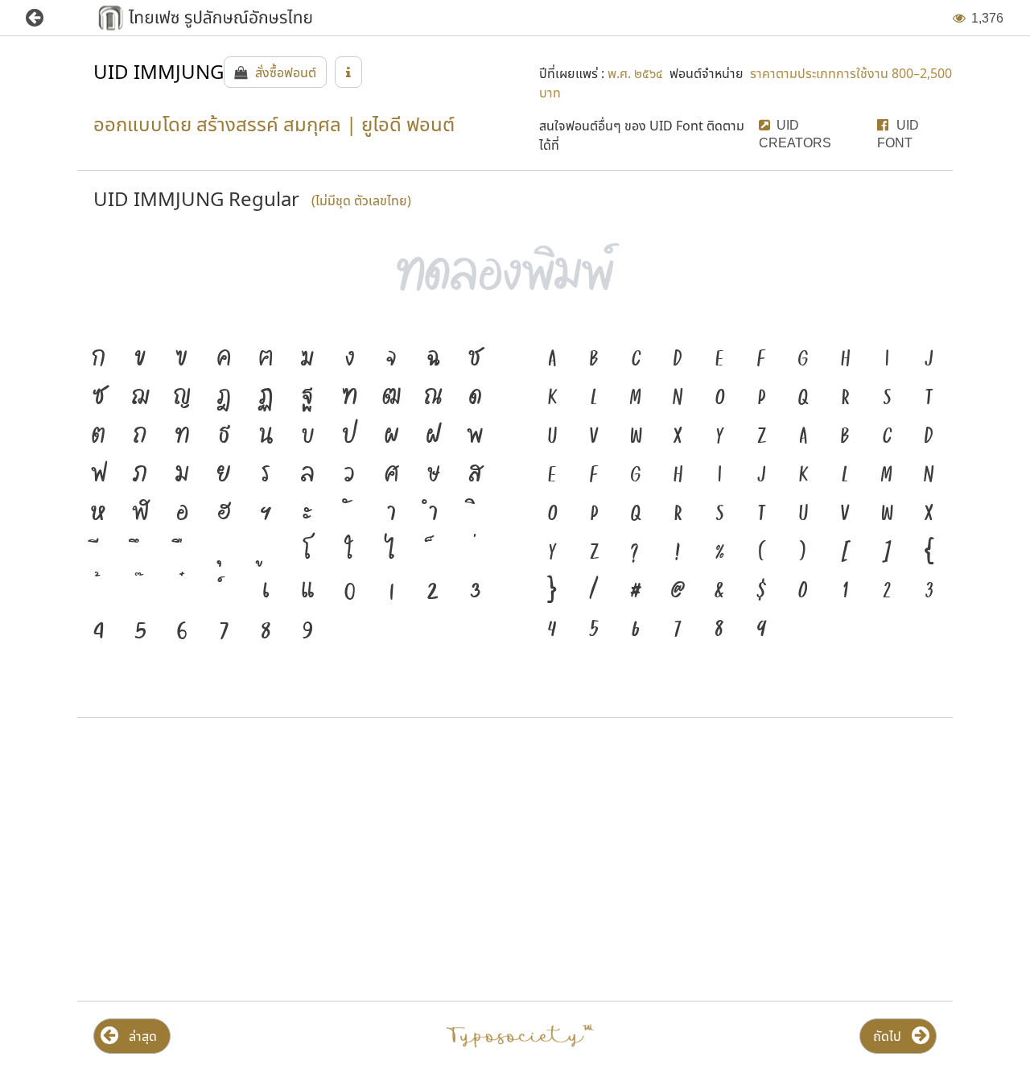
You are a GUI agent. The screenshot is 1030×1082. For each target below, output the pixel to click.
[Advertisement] (292, 860)
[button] (46, 18)
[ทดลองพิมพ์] (515, 274)
